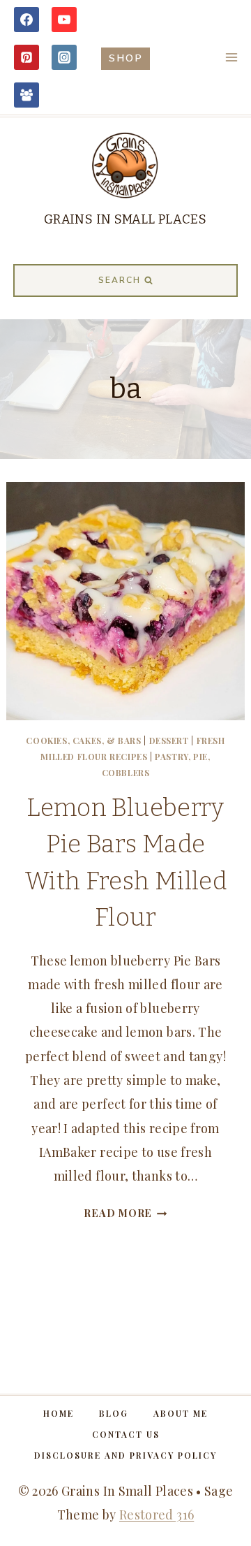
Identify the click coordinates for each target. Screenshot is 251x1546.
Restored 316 (156, 1514)
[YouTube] (64, 19)
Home (58, 1413)
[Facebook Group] (26, 95)
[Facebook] (26, 19)
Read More (125, 1213)
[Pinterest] (26, 57)
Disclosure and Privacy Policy (125, 1455)
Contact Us (126, 1434)
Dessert (169, 740)
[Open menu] (231, 57)
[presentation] (125, 601)
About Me (180, 1413)
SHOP (126, 58)
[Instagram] (64, 57)
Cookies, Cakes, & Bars (83, 740)
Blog (113, 1413)
